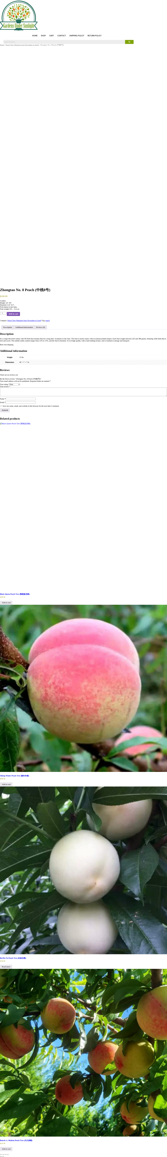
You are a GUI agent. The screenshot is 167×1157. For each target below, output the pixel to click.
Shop (43, 36)
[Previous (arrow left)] (1, 1156)
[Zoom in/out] (1, 1154)
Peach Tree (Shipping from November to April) (22, 45)
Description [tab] (7, 327)
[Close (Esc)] (8, 1154)
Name (3, 399)
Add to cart (13, 314)
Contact (61, 36)
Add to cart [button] (6, 603)
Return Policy (94, 36)
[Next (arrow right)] (3, 1156)
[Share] (5, 1154)
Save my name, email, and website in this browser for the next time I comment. (31, 406)
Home (34, 36)
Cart (51, 36)
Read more (6, 967)
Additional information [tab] (24, 327)
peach (47, 321)
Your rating (4, 384)
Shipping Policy (76, 36)
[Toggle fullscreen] (3, 1154)
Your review (5, 386)
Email (3, 402)
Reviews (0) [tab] (40, 327)
